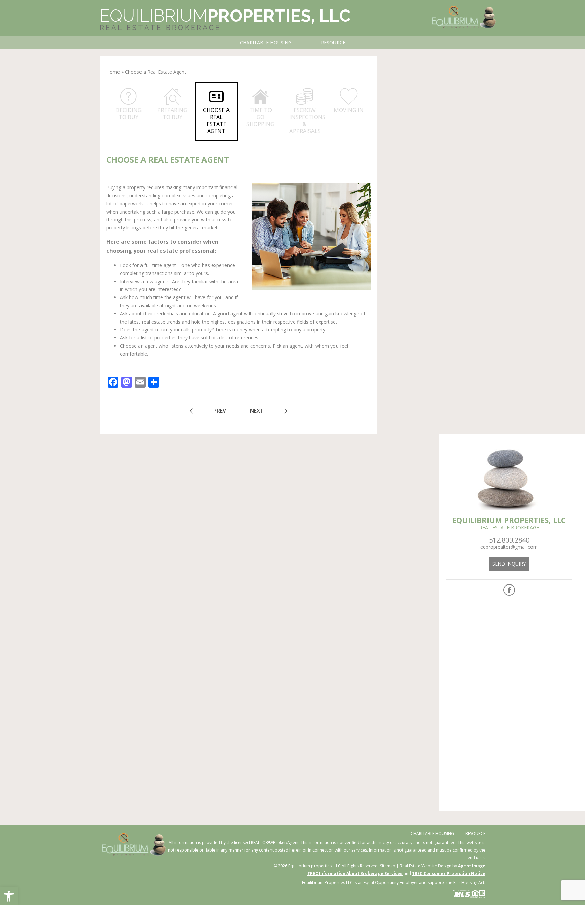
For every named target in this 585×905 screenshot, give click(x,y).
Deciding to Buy (128, 113)
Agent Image (471, 866)
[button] (9, 896)
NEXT (257, 410)
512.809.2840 (509, 540)
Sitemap (387, 866)
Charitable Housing (266, 42)
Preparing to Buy (172, 113)
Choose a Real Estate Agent (216, 120)
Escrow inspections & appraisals (307, 120)
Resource (333, 42)
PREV (219, 410)
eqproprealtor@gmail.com (509, 547)
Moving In (349, 110)
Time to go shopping (260, 117)
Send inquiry (509, 563)
